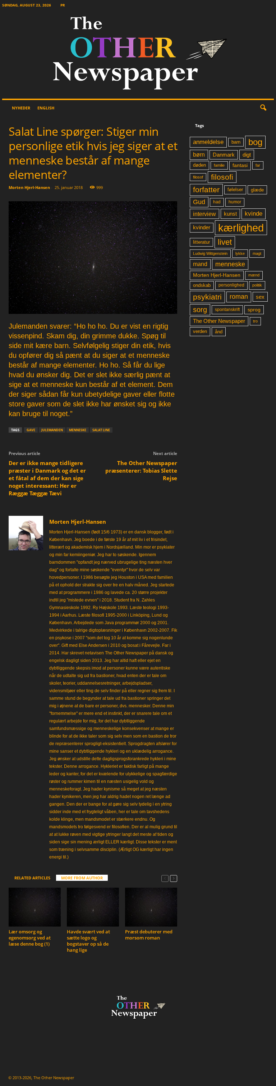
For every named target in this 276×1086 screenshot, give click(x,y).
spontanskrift (227, 309)
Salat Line (101, 430)
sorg (200, 310)
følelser (235, 189)
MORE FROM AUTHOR (82, 877)
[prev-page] (165, 878)
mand (200, 264)
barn (235, 142)
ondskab (202, 285)
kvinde (253, 213)
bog (255, 142)
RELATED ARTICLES (32, 877)
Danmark (224, 155)
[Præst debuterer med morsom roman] (151, 907)
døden (199, 165)
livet (225, 242)
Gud (199, 202)
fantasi (240, 165)
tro (255, 321)
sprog (254, 309)
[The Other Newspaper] (138, 54)
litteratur (201, 242)
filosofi (222, 177)
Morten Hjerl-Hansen (29, 187)
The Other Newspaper (219, 321)
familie (219, 165)
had (217, 201)
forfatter (206, 189)
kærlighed (241, 228)
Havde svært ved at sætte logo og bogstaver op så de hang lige (88, 940)
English (45, 108)
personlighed (231, 285)
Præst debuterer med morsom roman (148, 934)
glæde (257, 190)
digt (247, 155)
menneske (77, 430)
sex (260, 297)
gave (31, 430)
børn (199, 155)
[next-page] (173, 878)
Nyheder (21, 108)
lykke (240, 253)
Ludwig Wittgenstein (210, 253)
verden (200, 331)
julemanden (52, 430)
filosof (198, 177)
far (258, 165)
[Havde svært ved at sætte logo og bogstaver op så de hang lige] (93, 907)
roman (239, 296)
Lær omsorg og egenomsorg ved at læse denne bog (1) (30, 937)
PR (62, 5)
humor (235, 201)
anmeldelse (208, 141)
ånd (218, 331)
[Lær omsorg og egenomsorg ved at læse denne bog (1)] (35, 907)
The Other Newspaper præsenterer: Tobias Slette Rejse (141, 470)
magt (257, 253)
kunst (230, 214)
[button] (263, 108)
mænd (253, 275)
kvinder (201, 227)
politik (257, 285)
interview (204, 214)
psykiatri (207, 297)
